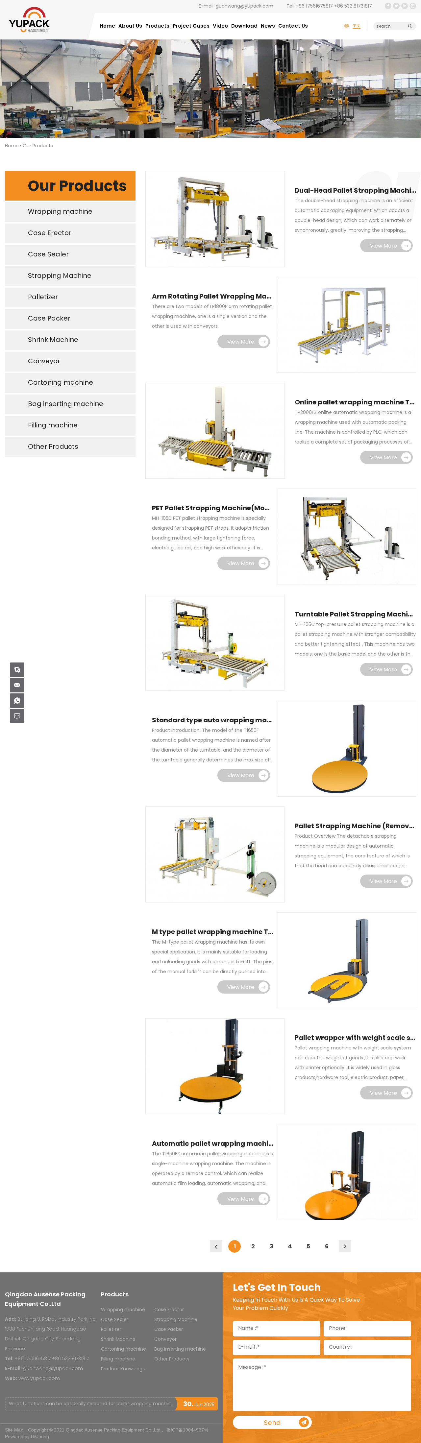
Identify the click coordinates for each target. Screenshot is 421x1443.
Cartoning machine (123, 1349)
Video (220, 26)
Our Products (38, 146)
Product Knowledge (123, 1369)
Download (244, 26)
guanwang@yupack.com (244, 6)
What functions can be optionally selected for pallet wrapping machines (92, 1404)
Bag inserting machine (180, 1349)
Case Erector (169, 1310)
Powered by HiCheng (27, 1436)
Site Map (14, 1429)
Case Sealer (114, 1320)
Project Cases (191, 26)
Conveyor (165, 1339)
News (268, 26)
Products (157, 26)
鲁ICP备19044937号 (187, 1429)
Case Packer (168, 1330)
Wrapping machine (123, 1310)
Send (272, 1423)
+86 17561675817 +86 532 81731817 (334, 6)
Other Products (171, 1359)
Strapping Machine (175, 1320)
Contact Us (293, 26)
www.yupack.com (39, 1379)
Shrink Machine (118, 1339)
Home (107, 26)
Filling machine (118, 1359)
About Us (130, 26)
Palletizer (111, 1330)
